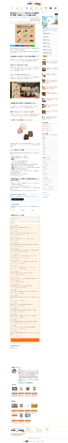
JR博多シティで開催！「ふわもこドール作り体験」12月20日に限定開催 (21, 413)
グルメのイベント (16, 17)
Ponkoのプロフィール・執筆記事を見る (26, 382)
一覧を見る (45, 56)
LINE (32, 45)
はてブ (22, 45)
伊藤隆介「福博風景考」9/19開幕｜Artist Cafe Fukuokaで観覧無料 (14, 395)
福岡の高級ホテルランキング (47, 126)
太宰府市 (44, 154)
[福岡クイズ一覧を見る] (50, 20)
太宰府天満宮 (45, 174)
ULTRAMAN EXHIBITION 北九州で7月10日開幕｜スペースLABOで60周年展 (24, 250)
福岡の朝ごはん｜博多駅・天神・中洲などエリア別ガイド (51, 74)
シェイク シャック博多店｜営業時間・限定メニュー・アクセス (52, 111)
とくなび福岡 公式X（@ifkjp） (24, 375)
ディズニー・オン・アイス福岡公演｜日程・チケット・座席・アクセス (23, 267)
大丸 (16, 347)
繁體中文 (42, 441)
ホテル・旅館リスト (45, 197)
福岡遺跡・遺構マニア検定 (48, 53)
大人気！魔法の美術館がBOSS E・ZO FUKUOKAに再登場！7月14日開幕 (24, 321)
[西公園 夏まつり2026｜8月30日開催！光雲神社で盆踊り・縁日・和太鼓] (34, 389)
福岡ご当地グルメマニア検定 (47, 50)
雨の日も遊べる (31, 17)
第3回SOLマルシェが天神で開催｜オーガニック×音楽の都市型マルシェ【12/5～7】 (28, 413)
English (30, 441)
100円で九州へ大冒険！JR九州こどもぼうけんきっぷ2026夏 (21, 272)
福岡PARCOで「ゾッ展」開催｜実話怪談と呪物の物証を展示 (22, 304)
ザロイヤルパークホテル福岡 (47, 189)
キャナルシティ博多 (46, 159)
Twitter (12, 45)
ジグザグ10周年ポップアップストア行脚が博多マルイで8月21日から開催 (24, 261)
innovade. (34, 438)
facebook (47, 430)
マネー (55, 8)
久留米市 (44, 149)
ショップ (26, 8)
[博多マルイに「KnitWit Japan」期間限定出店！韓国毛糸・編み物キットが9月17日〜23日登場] (21, 389)
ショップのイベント (37, 18)
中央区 (14, 347)
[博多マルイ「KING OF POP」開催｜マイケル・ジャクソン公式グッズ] (28, 389)
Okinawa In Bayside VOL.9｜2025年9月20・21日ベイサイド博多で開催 (27, 423)
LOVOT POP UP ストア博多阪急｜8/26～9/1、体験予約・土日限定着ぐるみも (25, 291)
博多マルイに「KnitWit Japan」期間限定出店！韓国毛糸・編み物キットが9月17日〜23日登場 (21, 396)
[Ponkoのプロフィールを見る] (14, 374)
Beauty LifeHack (21, 379)
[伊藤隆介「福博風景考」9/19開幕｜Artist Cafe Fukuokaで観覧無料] (15, 389)
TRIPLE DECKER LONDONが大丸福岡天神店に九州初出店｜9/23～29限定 (52, 117)
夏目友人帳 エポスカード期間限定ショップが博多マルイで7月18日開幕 (23, 315)
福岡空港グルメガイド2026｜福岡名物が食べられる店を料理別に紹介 (52, 68)
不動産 (46, 8)
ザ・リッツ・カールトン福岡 (47, 186)
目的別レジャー (26, 17)
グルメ (12, 8)
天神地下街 (44, 169)
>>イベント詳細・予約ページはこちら (16, 175)
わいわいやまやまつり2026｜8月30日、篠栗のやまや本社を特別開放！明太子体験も (51, 87)
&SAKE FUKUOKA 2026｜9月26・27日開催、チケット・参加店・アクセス (52, 99)
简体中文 (38, 441)
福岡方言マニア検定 (47, 40)
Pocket (27, 45)
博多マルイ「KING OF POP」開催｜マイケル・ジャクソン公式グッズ (28, 395)
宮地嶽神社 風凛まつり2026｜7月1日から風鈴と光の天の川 (21, 285)
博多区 (44, 142)
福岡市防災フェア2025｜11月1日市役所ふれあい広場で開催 (15, 423)
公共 (50, 8)
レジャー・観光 (17, 8)
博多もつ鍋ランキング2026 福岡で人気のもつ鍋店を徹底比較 (52, 62)
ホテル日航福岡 (45, 184)
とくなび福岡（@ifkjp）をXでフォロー (17, 199)
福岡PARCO (45, 166)
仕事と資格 (31, 8)
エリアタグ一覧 (44, 192)
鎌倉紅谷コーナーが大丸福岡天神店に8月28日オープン (20, 227)
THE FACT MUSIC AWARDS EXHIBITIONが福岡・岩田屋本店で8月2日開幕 (24, 244)
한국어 (34, 441)
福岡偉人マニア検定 (47, 47)
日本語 (27, 441)
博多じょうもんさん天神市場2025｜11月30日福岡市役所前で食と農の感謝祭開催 (34, 413)
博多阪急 (44, 162)
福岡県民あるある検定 (48, 34)
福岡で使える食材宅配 (45, 124)
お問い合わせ (28, 430)
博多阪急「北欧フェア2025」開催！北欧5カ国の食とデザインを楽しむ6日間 (21, 423)
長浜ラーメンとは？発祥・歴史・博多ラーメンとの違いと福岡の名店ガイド (51, 105)
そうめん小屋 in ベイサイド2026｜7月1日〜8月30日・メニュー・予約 (23, 255)
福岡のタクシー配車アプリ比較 (47, 130)
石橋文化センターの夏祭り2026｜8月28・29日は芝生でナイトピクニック (24, 233)
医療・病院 (41, 8)
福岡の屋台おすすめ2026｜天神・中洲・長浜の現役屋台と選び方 (51, 93)
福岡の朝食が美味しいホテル (47, 128)
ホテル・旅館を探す (39, 431)
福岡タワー (44, 171)
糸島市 (44, 151)
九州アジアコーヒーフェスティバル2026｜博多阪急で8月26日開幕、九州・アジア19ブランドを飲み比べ (51, 81)
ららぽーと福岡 (45, 164)
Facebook (17, 45)
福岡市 (11, 347)
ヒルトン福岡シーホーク (47, 179)
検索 (56, 14)
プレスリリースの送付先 (30, 431)
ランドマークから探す (39, 430)
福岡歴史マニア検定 (47, 43)
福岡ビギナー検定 (46, 37)
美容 (22, 8)
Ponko (19, 369)
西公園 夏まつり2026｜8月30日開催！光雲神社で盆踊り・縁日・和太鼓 (34, 395)
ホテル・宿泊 (36, 8)
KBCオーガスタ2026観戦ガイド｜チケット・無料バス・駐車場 (22, 238)
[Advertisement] (17, 357)
